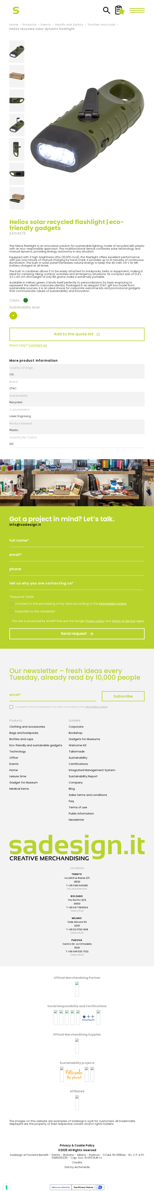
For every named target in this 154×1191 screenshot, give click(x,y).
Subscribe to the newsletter (35, 611)
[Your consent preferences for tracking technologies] (6, 1187)
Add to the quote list (74, 334)
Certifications (78, 764)
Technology (17, 751)
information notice (112, 604)
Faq (71, 801)
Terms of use (78, 807)
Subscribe (123, 696)
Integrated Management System (92, 770)
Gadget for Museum (23, 782)
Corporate (76, 727)
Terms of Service (124, 621)
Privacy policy (95, 621)
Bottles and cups (21, 739)
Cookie (80, 1145)
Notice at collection (61, 1187)
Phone (15, 569)
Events (14, 764)
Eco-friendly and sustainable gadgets (35, 745)
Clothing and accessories (27, 727)
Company (76, 782)
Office (13, 758)
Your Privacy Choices (83, 1187)
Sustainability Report (83, 776)
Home (13, 770)
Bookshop (75, 733)
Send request (74, 633)
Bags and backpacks (23, 733)
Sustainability (78, 758)
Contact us (38, 345)
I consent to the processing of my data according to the (70, 604)
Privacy (65, 1145)
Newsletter (76, 820)
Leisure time (17, 776)
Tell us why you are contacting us (40, 583)
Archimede (82, 1167)
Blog (72, 789)
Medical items (19, 789)
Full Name (18, 540)
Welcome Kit (78, 745)
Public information (81, 813)
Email (14, 554)
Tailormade (77, 751)
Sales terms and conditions (88, 795)
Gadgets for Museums (84, 739)
